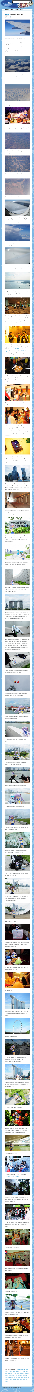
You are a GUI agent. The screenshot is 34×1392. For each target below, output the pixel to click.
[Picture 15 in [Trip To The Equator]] (17, 392)
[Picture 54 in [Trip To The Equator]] (17, 1325)
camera (10, 1371)
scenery (6, 1379)
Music (11, 9)
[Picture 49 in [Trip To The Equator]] (17, 1212)
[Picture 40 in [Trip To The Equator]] (17, 1001)
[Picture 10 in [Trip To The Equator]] (17, 255)
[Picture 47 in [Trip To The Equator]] (17, 1164)
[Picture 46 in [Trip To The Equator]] (17, 1143)
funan (15, 1373)
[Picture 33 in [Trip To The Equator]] (17, 840)
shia (10, 1379)
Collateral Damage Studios (12, 1176)
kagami (6, 1375)
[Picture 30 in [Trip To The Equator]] (17, 775)
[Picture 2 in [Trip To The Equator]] (17, 64)
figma (27, 1371)
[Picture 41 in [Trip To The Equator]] (17, 1026)
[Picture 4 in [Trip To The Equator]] (17, 115)
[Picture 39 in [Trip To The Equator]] (17, 980)
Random (13, 16)
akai (18, 1369)
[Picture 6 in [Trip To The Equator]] (17, 164)
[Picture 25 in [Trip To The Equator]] (17, 660)
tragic (21, 1379)
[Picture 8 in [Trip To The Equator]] (17, 208)
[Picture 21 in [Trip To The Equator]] (17, 552)
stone (18, 1379)
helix (18, 1373)
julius (27, 1373)
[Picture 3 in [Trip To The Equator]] (17, 92)
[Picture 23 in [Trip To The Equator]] (17, 602)
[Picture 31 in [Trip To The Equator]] (17, 796)
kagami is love (12, 1375)
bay (24, 1369)
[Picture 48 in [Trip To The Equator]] (17, 1187)
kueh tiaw (20, 1375)
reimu (27, 1377)
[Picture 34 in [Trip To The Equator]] (17, 863)
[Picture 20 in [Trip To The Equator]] (17, 525)
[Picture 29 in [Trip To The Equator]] (17, 752)
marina (24, 1375)
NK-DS (17, 349)
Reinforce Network (14, 351)
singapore (13, 1379)
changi (13, 1371)
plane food (23, 1377)
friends (11, 1373)
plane (19, 1377)
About (21, 9)
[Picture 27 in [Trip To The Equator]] (17, 706)
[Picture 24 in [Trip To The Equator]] (17, 629)
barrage (21, 1369)
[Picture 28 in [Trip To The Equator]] (17, 729)
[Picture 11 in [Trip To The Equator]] (17, 280)
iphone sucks (23, 1373)
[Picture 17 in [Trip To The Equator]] (17, 446)
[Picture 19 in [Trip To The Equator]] (17, 500)
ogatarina (9, 1377)
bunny (6, 1371)
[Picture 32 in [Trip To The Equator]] (17, 817)
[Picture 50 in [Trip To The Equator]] (17, 1237)
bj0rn (27, 1369)
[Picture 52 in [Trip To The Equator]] (17, 1281)
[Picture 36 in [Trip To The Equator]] (17, 911)
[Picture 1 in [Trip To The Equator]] (17, 28)
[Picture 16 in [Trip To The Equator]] (17, 415)
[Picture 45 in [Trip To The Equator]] (17, 1118)
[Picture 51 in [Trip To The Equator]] (17, 1258)
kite (16, 1375)
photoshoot (14, 1377)
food (9, 1373)
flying (6, 1373)
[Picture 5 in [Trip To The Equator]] (17, 141)
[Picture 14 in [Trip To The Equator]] (17, 365)
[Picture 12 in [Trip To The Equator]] (17, 305)
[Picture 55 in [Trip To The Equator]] (17, 1348)
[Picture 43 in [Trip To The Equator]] (17, 1072)
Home (7, 9)
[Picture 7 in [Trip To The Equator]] (17, 186)
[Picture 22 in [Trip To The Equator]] (17, 577)
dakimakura (18, 1371)
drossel (23, 1371)
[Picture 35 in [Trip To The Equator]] (17, 886)
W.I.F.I (22, 351)
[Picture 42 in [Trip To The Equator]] (17, 1047)
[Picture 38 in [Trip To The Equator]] (17, 957)
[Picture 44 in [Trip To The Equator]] (17, 1097)
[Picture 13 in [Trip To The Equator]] (17, 334)
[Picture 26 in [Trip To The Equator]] (17, 683)
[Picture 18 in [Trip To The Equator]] (17, 473)
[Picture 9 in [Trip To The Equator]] (17, 232)
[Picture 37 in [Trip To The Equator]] (17, 932)
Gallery (17, 9)
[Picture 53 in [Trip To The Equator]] (17, 1302)
